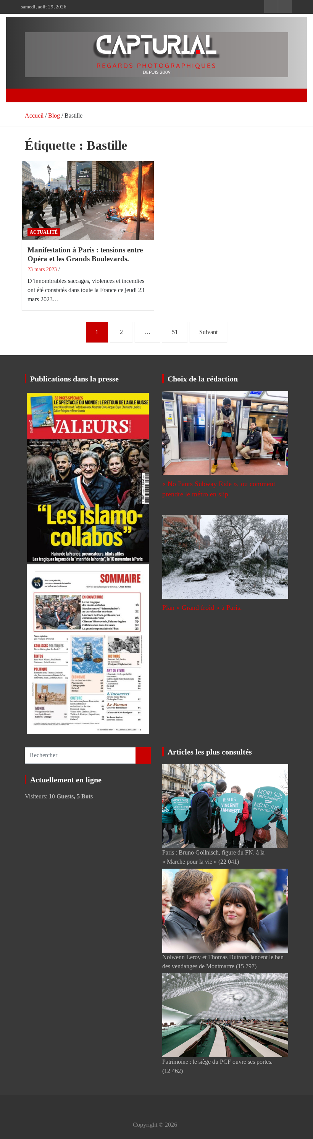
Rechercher (143, 755)
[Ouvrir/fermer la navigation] (33, 95)
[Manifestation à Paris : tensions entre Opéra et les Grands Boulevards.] (87, 201)
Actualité (44, 232)
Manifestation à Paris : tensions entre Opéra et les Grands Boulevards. (85, 254)
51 (175, 332)
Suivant (208, 332)
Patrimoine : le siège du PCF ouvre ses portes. (217, 1061)
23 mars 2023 (42, 269)
